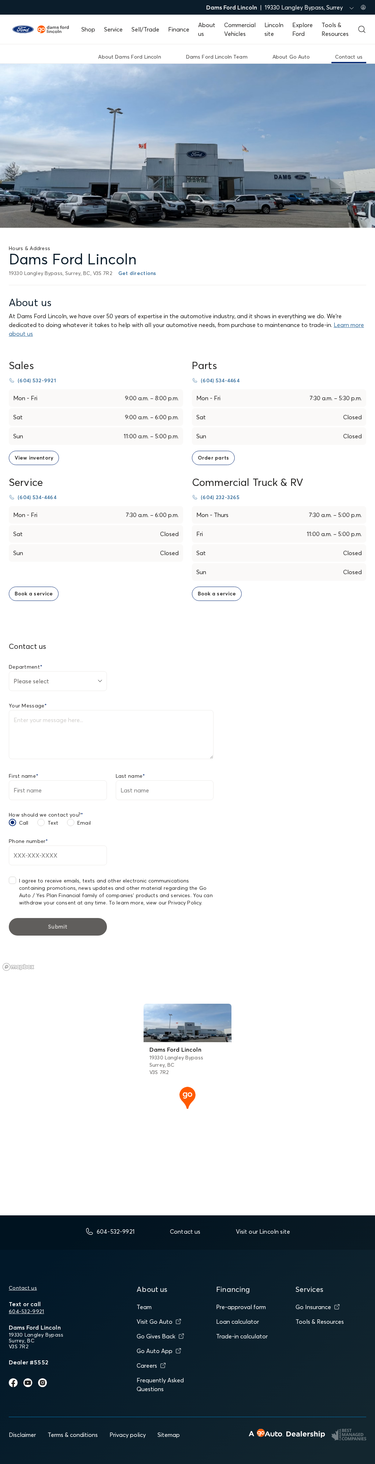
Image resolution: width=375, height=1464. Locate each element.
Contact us (23, 1288)
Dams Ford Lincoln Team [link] (217, 56)
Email (84, 823)
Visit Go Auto (154, 1321)
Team (144, 1307)
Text (53, 823)
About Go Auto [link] (291, 56)
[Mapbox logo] (18, 967)
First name (23, 776)
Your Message (28, 706)
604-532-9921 (26, 1311)
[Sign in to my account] (363, 7)
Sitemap (168, 1434)
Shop (88, 29)
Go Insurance (313, 1307)
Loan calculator (237, 1321)
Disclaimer (22, 1434)
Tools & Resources (320, 1321)
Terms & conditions (73, 1434)
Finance (178, 29)
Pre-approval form (241, 1307)
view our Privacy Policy (173, 902)
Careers (147, 1365)
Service (113, 29)
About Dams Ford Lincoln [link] (129, 56)
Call (24, 823)
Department (25, 667)
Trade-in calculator (242, 1336)
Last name (130, 776)
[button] (187, 1097)
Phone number (28, 841)
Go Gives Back (156, 1336)
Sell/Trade (145, 29)
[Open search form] (361, 29)
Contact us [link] (349, 56)
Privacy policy (127, 1434)
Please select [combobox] (31, 681)
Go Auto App (154, 1351)
